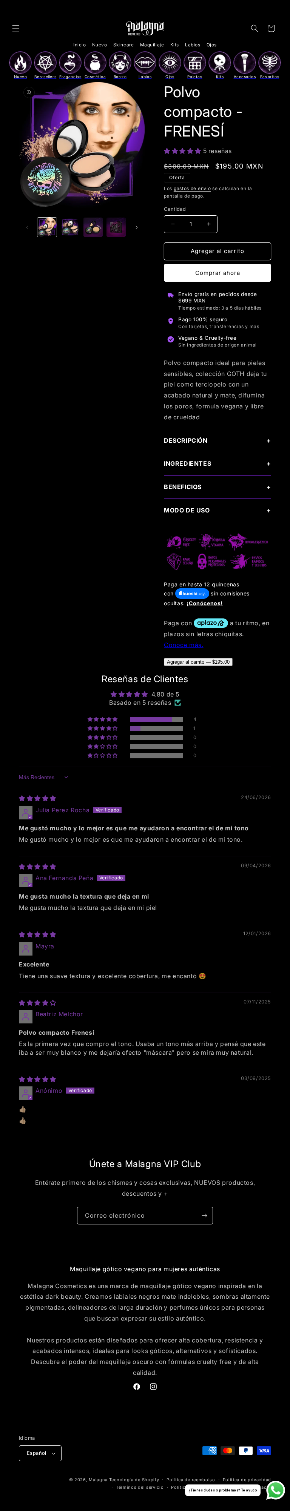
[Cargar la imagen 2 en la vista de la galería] (70, 227)
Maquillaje (152, 45)
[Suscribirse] (204, 1215)
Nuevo (99, 45)
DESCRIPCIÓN (186, 440)
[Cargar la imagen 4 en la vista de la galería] (116, 227)
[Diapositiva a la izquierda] (27, 227)
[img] (37, 798)
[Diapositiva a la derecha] (136, 227)
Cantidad (175, 209)
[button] (16, 28)
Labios (193, 45)
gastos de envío (192, 188)
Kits (174, 45)
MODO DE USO (187, 510)
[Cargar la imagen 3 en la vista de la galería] (93, 227)
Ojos (212, 45)
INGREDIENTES (187, 463)
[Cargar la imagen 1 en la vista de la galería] (47, 227)
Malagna (98, 1479)
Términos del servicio (140, 1487)
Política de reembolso (191, 1479)
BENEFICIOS (183, 487)
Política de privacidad (247, 1479)
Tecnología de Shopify (134, 1479)
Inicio (79, 45)
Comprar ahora (217, 272)
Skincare (123, 45)
